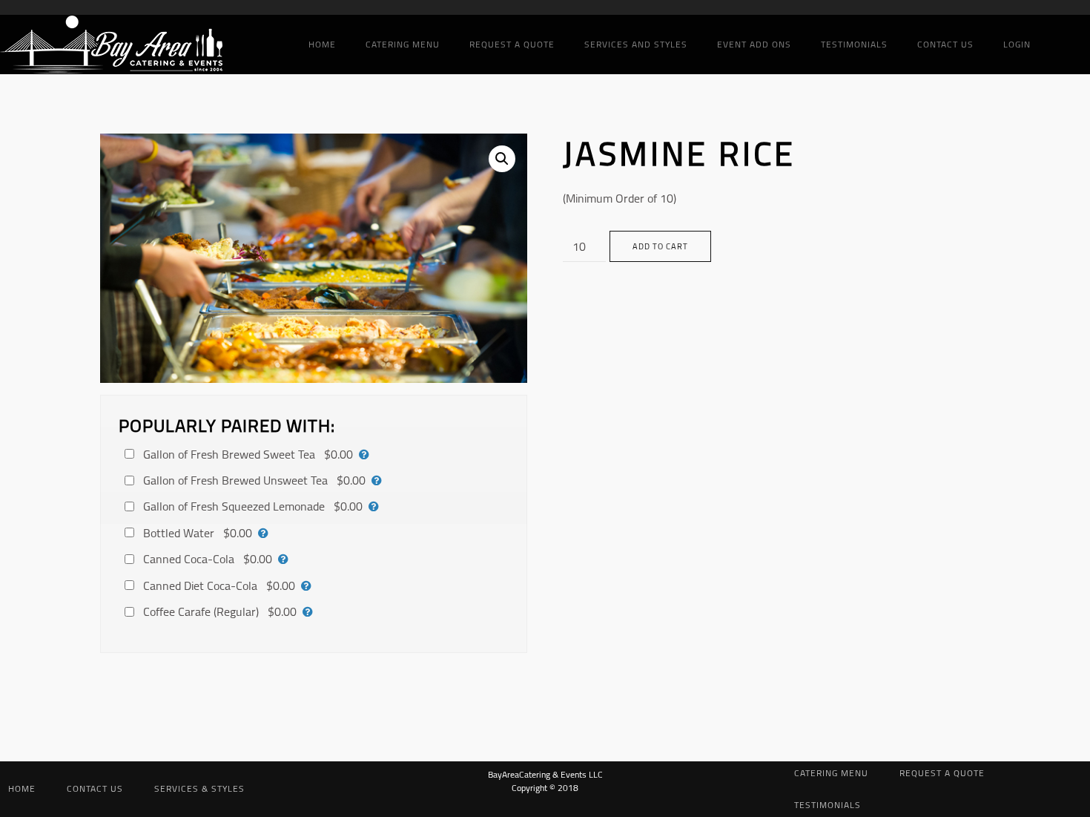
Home (322, 44)
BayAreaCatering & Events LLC (545, 774)
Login (1017, 44)
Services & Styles (199, 788)
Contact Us (945, 44)
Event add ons (754, 44)
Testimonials (854, 44)
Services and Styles (635, 44)
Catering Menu (403, 44)
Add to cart (660, 246)
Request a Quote (512, 44)
